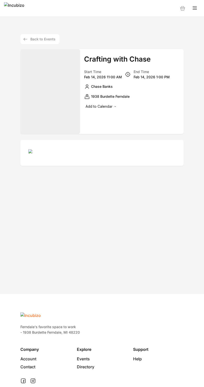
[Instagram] (33, 381)
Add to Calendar (99, 106)
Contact (27, 366)
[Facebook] (23, 381)
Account (28, 358)
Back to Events (42, 39)
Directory (85, 366)
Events (83, 358)
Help (137, 358)
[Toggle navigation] (195, 8)
